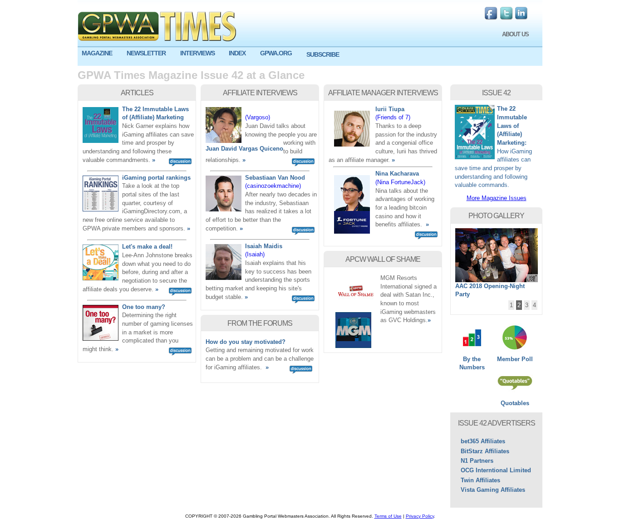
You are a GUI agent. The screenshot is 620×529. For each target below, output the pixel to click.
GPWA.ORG (276, 53)
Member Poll (515, 359)
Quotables (515, 403)
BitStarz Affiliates (485, 451)
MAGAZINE (97, 53)
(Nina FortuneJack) (400, 182)
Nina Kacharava (397, 173)
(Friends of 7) (392, 117)
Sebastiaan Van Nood (275, 177)
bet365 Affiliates (483, 441)
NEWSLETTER (146, 53)
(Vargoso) (257, 117)
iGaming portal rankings (156, 177)
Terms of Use (388, 516)
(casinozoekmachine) (273, 185)
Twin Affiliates (480, 480)
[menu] (310, 57)
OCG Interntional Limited (496, 470)
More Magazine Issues (497, 198)
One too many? (143, 307)
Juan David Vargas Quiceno (244, 148)
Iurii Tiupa (389, 109)
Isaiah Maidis (263, 246)
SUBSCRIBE (322, 54)
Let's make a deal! (147, 246)
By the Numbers (472, 363)
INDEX (237, 53)
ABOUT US (515, 34)
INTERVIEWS (197, 53)
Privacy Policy (420, 516)
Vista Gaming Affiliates (493, 489)
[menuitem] (100, 53)
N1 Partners (477, 460)
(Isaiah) (255, 254)
